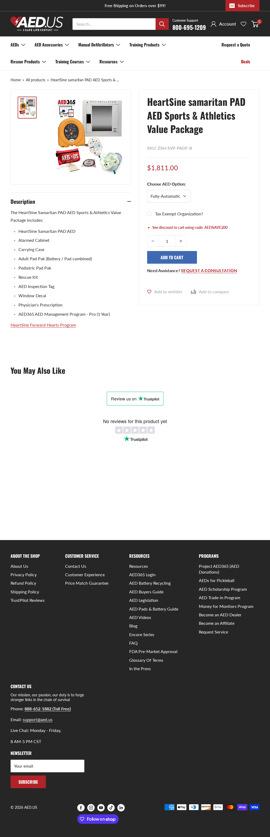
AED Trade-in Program (219, 597)
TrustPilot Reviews (28, 600)
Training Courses (69, 61)
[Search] (162, 24)
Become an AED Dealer (220, 614)
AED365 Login (142, 574)
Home (16, 80)
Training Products (144, 44)
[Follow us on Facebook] (81, 807)
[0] (255, 24)
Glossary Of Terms (146, 660)
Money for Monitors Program (226, 606)
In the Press (140, 668)
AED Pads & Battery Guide (153, 608)
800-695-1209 (189, 24)
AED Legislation (143, 600)
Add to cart (172, 257)
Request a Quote (235, 44)
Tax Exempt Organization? (179, 213)
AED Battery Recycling (150, 582)
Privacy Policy (24, 574)
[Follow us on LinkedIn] (121, 807)
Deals (245, 61)
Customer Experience (85, 574)
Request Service (213, 631)
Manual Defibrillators (96, 44)
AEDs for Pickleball (216, 580)
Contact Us (75, 566)
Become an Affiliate (216, 623)
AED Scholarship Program (223, 589)
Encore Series (141, 634)
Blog (133, 625)
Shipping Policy (25, 591)
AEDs (15, 44)
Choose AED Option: (166, 183)
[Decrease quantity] (152, 241)
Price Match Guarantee (86, 582)
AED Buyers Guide (146, 591)
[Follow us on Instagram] (91, 807)
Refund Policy (23, 582)
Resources (108, 61)
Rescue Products (25, 61)
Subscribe (246, 5)
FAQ (133, 642)
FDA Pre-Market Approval (153, 651)
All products (35, 80)
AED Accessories (49, 44)
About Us (19, 566)
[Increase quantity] (180, 241)
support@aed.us (37, 719)
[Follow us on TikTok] (111, 807)
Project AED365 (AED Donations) (219, 569)
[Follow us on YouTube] (101, 807)
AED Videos (140, 617)
